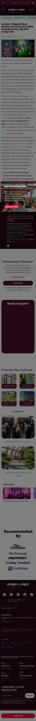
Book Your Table (11, 207)
